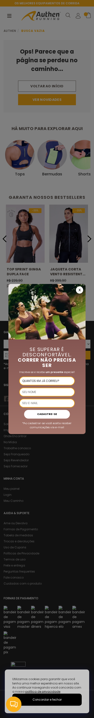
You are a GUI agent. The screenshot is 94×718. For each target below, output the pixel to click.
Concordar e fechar (47, 699)
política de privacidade (42, 692)
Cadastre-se (47, 414)
